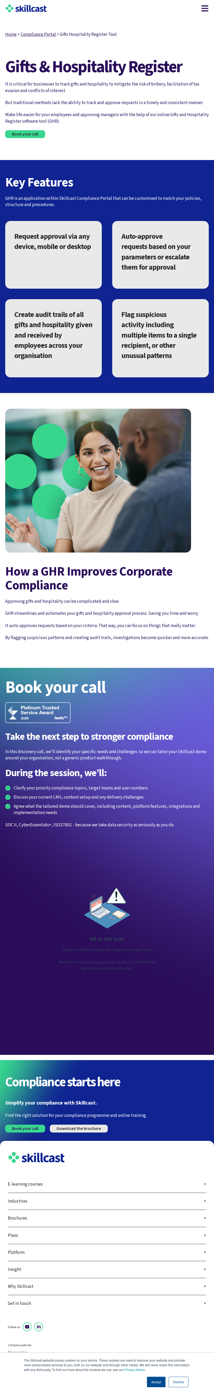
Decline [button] (178, 1382)
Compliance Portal (39, 34)
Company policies (19, 1345)
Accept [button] (156, 1382)
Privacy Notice (134, 1369)
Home (11, 34)
